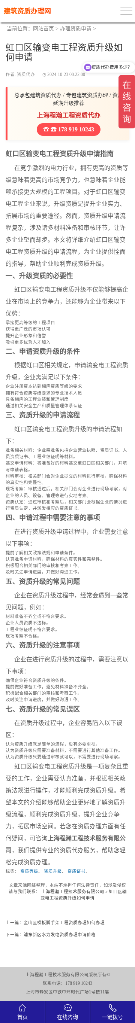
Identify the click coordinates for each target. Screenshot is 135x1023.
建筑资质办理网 (27, 11)
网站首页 (43, 28)
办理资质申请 (76, 28)
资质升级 (53, 871)
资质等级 (29, 871)
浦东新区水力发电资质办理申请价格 (60, 934)
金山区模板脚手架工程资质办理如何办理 (64, 922)
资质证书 (77, 871)
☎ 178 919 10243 (71, 129)
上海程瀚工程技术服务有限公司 (72, 891)
